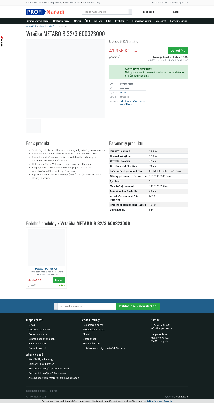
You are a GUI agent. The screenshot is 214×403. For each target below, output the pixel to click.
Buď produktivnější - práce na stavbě (49, 368)
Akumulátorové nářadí (38, 21)
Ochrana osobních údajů (42, 338)
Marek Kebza (180, 396)
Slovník (87, 334)
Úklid (87, 21)
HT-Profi (52, 390)
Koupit (59, 280)
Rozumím (168, 401)
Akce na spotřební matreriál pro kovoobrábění (54, 377)
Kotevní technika (178, 21)
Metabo (123, 92)
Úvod (28, 2)
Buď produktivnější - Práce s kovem (48, 373)
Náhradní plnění (37, 343)
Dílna (108, 21)
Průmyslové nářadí (141, 21)
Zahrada (98, 21)
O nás (32, 324)
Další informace (154, 401)
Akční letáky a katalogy (41, 359)
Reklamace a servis (93, 324)
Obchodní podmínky (53, 2)
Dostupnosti (90, 338)
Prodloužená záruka (94, 329)
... (57, 26)
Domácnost (160, 21)
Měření (77, 21)
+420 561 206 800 (159, 2)
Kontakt (37, 2)
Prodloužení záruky (91, 2)
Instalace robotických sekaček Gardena (104, 348)
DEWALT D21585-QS (46, 268)
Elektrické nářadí (61, 21)
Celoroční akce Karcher (41, 363)
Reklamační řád (91, 343)
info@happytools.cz (179, 2)
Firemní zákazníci (38, 348)
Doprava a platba (72, 2)
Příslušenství (121, 21)
